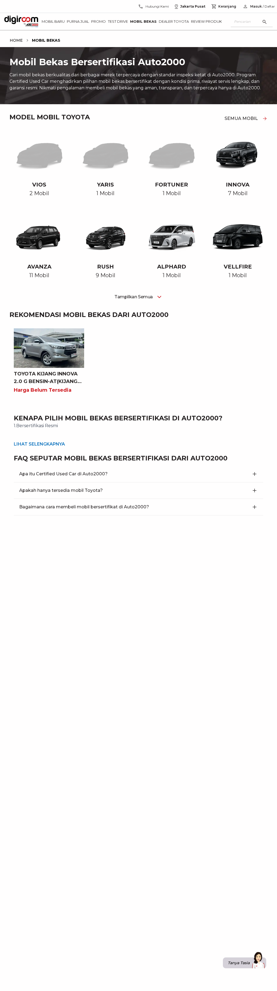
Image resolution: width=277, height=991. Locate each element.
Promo (98, 21)
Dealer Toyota (174, 21)
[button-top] (214, 971)
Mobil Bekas (143, 21)
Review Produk (206, 21)
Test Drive (118, 21)
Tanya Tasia (239, 962)
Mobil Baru (53, 21)
